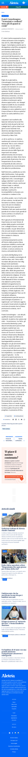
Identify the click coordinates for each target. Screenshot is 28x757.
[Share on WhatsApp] (24, 419)
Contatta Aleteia (14, 749)
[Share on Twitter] (18, 419)
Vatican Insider (19, 29)
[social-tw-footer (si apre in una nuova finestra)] (15, 733)
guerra (4, 551)
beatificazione (6, 607)
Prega (17, 7)
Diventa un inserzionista (14, 746)
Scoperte (14, 708)
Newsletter (14, 715)
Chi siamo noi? (14, 740)
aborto (4, 579)
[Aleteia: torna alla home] (14, 2)
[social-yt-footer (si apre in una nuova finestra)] (9, 733)
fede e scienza (6, 429)
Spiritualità (14, 706)
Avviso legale (14, 743)
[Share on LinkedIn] (16, 419)
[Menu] (5, 3)
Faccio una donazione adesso (13, 476)
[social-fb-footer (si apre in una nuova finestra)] (12, 733)
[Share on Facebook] (13, 419)
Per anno (14, 727)
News (3, 12)
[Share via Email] (21, 419)
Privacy (14, 752)
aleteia (4, 514)
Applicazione (14, 718)
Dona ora (3, 7)
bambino (5, 636)
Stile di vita (14, 704)
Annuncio (14, 720)
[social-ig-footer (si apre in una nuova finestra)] (18, 733)
